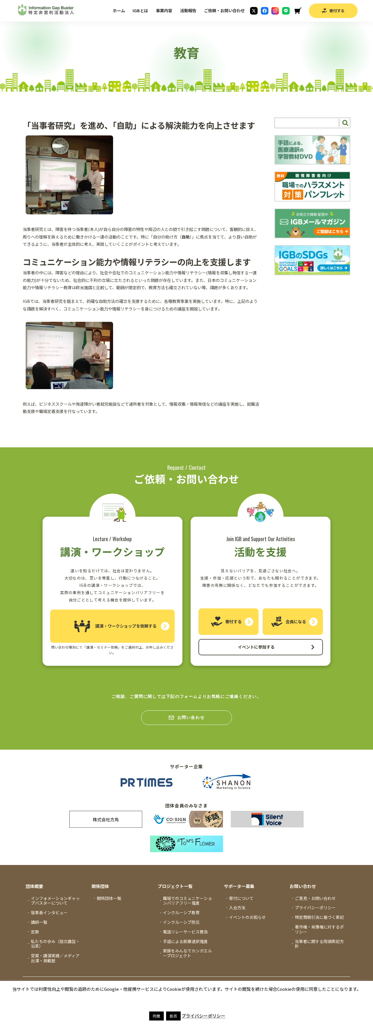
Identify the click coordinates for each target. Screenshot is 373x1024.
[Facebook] (264, 11)
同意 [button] (156, 1016)
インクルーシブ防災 (181, 922)
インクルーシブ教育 (181, 912)
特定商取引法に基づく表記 (319, 917)
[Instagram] (275, 11)
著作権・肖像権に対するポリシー (319, 929)
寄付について (241, 898)
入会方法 (237, 907)
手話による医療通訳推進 (185, 941)
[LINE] (286, 11)
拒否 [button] (173, 1016)
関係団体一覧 (109, 898)
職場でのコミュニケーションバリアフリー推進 (187, 900)
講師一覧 (39, 922)
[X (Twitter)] (254, 11)
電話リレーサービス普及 (185, 932)
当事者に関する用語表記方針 (319, 943)
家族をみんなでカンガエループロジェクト (187, 953)
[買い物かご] (298, 11)
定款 (35, 932)
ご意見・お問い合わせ (315, 898)
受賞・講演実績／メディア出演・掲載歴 (55, 958)
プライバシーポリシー (315, 907)
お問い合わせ (191, 717)
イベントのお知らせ (247, 917)
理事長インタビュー (49, 912)
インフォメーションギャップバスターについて (55, 900)
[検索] (344, 123)
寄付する (336, 10)
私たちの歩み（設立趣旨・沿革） (55, 943)
